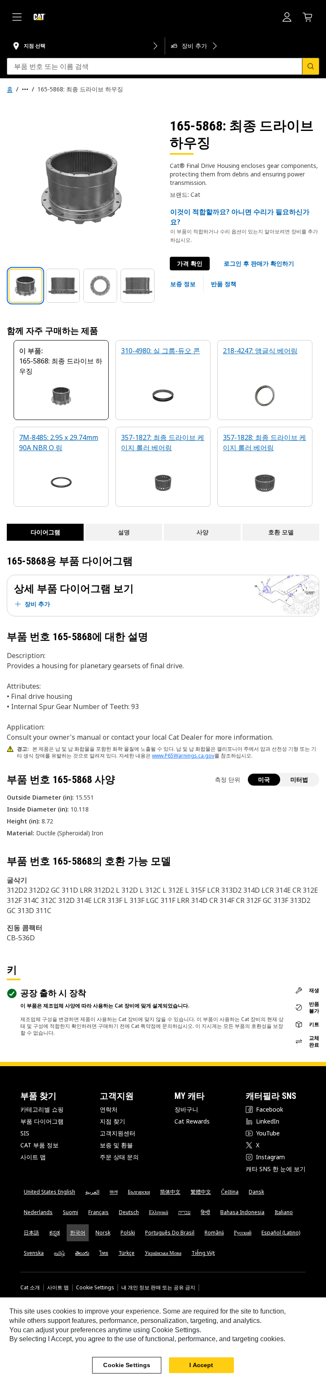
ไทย (103, 1253)
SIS (24, 1133)
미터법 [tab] (299, 779)
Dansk (256, 1191)
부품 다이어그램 (42, 1121)
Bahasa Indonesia (242, 1212)
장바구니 (186, 1109)
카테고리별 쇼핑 (42, 1109)
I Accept (201, 1365)
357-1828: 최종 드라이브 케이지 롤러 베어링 (264, 442)
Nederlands (38, 1212)
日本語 (31, 1232)
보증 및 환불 (116, 1145)
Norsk (103, 1232)
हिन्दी (205, 1212)
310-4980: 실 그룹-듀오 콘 (160, 350)
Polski (128, 1232)
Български (139, 1191)
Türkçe (126, 1253)
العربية (92, 1191)
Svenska (34, 1253)
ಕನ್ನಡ (54, 1232)
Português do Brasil (169, 1232)
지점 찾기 (112, 1121)
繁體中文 (201, 1191)
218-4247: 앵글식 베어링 (260, 350)
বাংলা (114, 1191)
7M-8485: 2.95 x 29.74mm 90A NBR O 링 (58, 442)
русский (242, 1232)
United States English (49, 1191)
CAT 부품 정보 (39, 1145)
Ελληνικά (158, 1212)
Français (98, 1212)
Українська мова (163, 1253)
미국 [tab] (264, 779)
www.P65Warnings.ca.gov (183, 755)
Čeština (230, 1191)
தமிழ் (59, 1253)
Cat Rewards (192, 1121)
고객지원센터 (117, 1133)
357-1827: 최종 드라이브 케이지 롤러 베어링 (162, 442)
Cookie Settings (95, 1287)
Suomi (70, 1212)
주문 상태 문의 (119, 1157)
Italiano (284, 1212)
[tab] (25, 286)
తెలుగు (82, 1253)
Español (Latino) (280, 1232)
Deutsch (129, 1212)
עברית (184, 1212)
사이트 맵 (33, 1157)
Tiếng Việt (203, 1253)
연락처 (109, 1109)
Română (214, 1232)
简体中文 (170, 1191)
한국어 (77, 1232)
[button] (258, 263)
